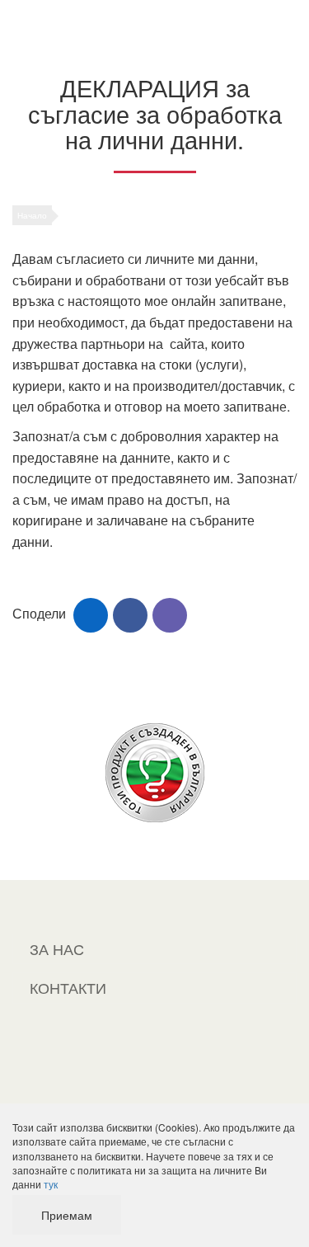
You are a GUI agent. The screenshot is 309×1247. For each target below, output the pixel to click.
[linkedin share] (90, 615)
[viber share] (169, 615)
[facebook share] (130, 615)
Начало (32, 215)
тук (51, 1184)
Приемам (66, 1215)
